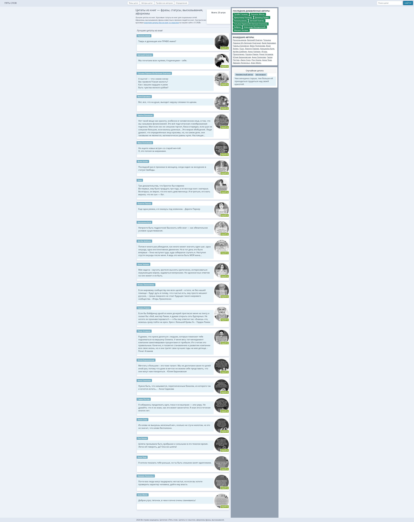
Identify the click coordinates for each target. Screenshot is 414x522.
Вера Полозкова (145, 142)
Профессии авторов (164, 3)
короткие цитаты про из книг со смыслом (161, 22)
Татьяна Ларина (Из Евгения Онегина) (154, 73)
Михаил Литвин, (241, 30)
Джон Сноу (142, 419)
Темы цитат (133, 3)
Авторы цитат (147, 3)
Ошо (140, 180)
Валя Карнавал (144, 96)
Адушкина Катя (144, 222)
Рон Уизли (142, 438)
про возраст (261, 74)
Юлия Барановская (146, 360)
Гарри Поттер (144, 399)
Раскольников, (240, 21)
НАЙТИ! (408, 3)
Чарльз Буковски (145, 115)
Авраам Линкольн (146, 476)
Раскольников (144, 35)
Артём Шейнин (144, 241)
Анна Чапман (143, 264)
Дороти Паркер (144, 203)
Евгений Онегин (145, 55)
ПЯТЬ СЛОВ (10, 3)
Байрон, (237, 27)
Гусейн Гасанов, (241, 14)
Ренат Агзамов (144, 331)
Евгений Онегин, (257, 21)
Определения (181, 3)
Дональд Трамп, (262, 17)
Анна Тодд (142, 457)
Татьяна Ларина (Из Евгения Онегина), (250, 24)
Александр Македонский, (255, 27)
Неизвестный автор (244, 74)
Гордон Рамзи (144, 308)
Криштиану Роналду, (243, 17)
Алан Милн (142, 495)
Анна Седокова (144, 380)
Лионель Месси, (258, 14)
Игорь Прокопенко (146, 284)
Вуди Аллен (143, 161)
